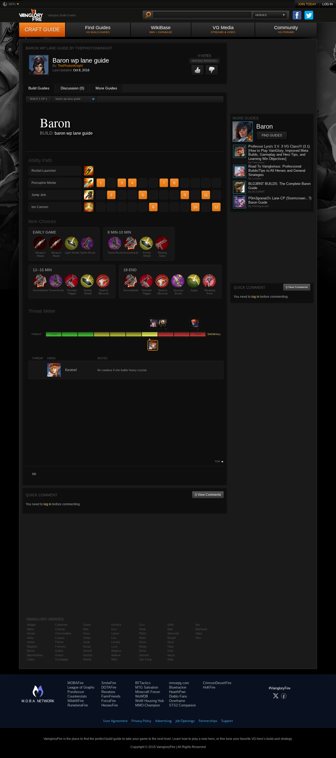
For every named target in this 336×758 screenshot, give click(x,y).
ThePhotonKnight (70, 66)
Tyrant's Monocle (103, 292)
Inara (86, 633)
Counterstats (77, 696)
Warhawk (201, 629)
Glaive (59, 650)
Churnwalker (63, 633)
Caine (30, 659)
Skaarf (171, 637)
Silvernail (172, 633)
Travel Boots (115, 252)
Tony (170, 650)
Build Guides (38, 88)
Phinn (142, 633)
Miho (114, 659)
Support (227, 721)
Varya (171, 655)
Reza (142, 642)
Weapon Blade (40, 254)
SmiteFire (108, 683)
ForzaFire (108, 701)
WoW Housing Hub (149, 701)
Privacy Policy (141, 721)
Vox (197, 624)
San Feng (145, 659)
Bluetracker (177, 687)
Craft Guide (42, 29)
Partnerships (208, 721)
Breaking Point (209, 292)
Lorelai (115, 642)
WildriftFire (75, 701)
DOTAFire (108, 687)
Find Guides (98, 29)
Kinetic (87, 659)
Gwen (87, 624)
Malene (115, 655)
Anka (30, 637)
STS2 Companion (182, 705)
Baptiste (32, 646)
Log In (327, 4)
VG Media (223, 29)
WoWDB (141, 696)
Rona (142, 650)
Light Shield (72, 252)
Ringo (142, 646)
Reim (142, 637)
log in (47, 504)
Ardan (31, 642)
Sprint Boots (87, 252)
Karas (87, 646)
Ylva (198, 637)
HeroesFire (109, 705)
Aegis (194, 290)
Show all (214, 334)
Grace (59, 655)
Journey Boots (178, 292)
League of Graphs (80, 687)
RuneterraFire (77, 705)
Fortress (60, 646)
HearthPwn (177, 692)
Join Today (307, 4)
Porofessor (75, 692)
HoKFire (209, 687)
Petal (142, 629)
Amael (31, 633)
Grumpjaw (61, 659)
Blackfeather (35, 655)
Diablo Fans (178, 696)
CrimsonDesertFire (217, 683)
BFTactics (143, 683)
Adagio (31, 624)
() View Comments (208, 495)
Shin (170, 629)
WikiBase (160, 29)
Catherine (61, 624)
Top (217, 461)
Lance (115, 633)
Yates (198, 633)
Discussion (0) (72, 88)
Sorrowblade (131, 252)
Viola (170, 659)
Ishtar (87, 637)
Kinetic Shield (147, 254)
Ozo (142, 624)
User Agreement (115, 721)
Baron (31, 650)
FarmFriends (110, 696)
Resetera (108, 692)
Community (286, 29)
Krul (113, 629)
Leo (113, 637)
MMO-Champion (147, 705)
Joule (86, 642)
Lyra (114, 646)
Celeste (60, 629)
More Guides (106, 88)
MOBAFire (75, 683)
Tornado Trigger (72, 292)
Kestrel (87, 655)
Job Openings (185, 721)
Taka (170, 646)
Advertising (163, 721)
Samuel (144, 655)
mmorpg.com (179, 683)
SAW (170, 624)
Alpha (30, 629)
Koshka (116, 624)
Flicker (59, 642)
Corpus (60, 637)
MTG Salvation (146, 687)
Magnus (116, 650)
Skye (170, 642)
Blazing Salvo (162, 254)
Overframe (177, 701)
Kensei (87, 650)
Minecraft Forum (147, 692)
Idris (86, 629)
